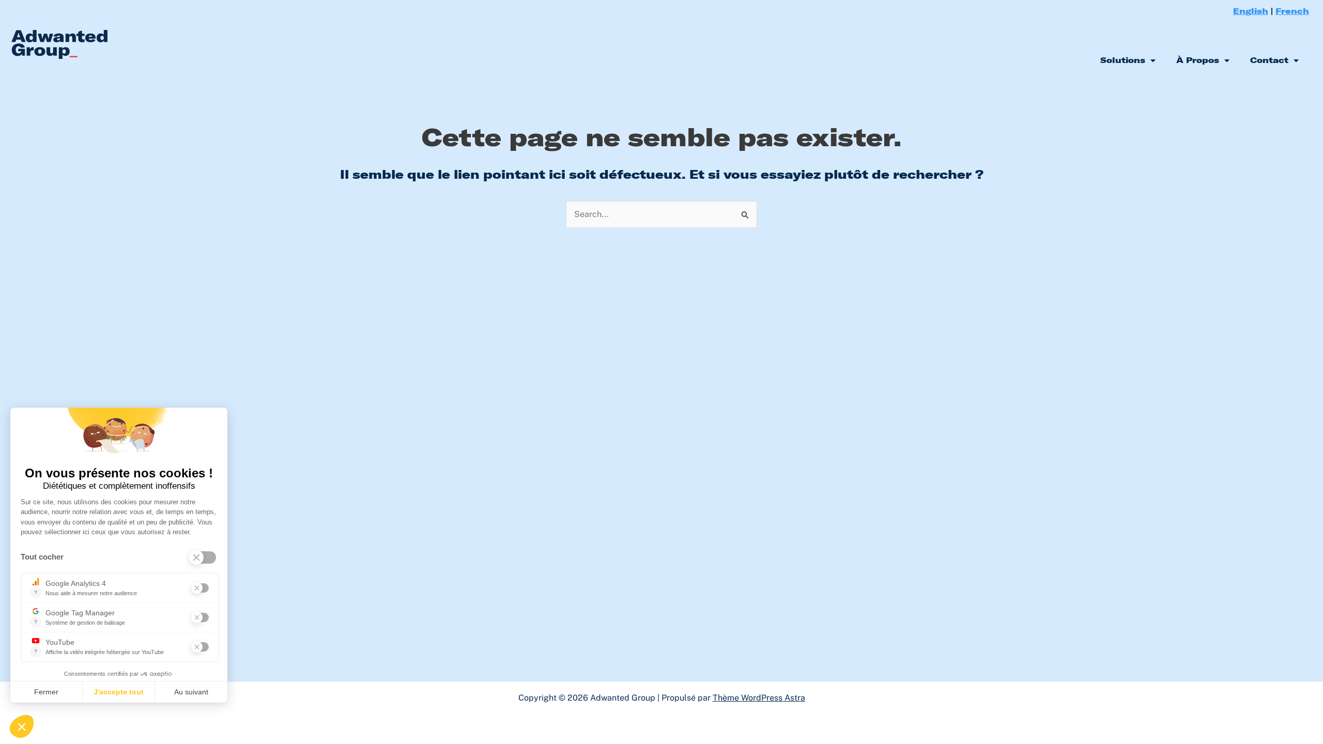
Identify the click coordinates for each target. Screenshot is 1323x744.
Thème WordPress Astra (759, 698)
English (1250, 11)
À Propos (1197, 60)
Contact (1269, 60)
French (1292, 11)
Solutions (1122, 60)
